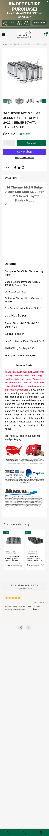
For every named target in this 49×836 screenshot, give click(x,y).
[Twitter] (19, 167)
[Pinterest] (23, 167)
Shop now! (39, 22)
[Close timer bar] (47, 1)
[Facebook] (15, 167)
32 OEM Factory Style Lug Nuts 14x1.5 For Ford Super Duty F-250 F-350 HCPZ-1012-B (13, 562)
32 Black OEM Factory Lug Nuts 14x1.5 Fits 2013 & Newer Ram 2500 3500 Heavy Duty (34, 561)
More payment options (24, 158)
